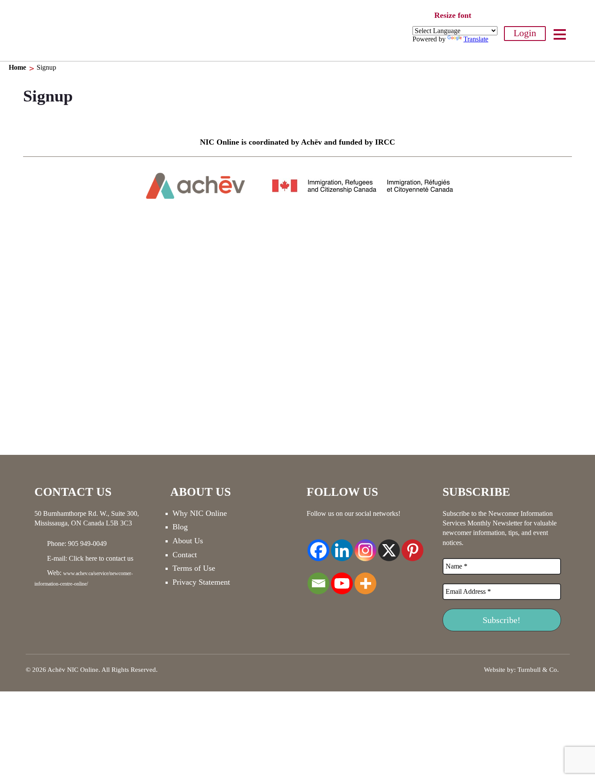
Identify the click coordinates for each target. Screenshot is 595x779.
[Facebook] (318, 545)
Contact (184, 554)
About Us (187, 540)
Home (17, 67)
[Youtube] (342, 578)
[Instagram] (365, 545)
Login (525, 32)
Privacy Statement (201, 582)
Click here (83, 558)
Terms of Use (193, 568)
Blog (180, 526)
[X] (389, 545)
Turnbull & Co (537, 669)
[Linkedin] (342, 545)
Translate (475, 39)
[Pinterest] (412, 545)
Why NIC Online (199, 513)
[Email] (318, 578)
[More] (365, 578)
